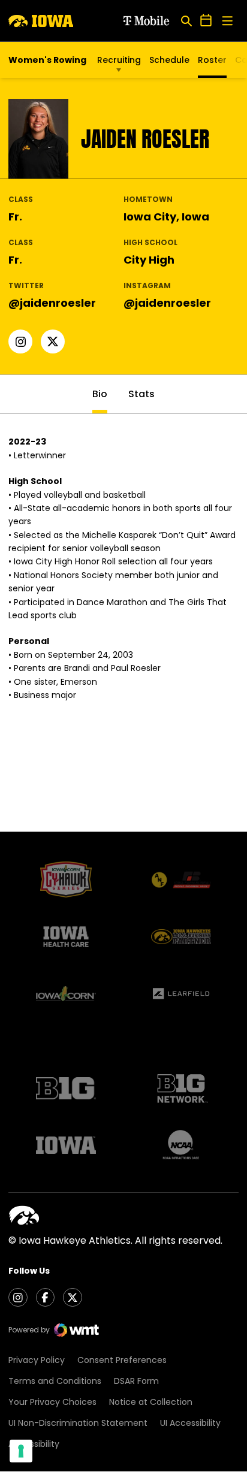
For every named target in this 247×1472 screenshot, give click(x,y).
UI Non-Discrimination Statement (77, 1423)
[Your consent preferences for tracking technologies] (21, 1451)
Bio (99, 394)
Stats (141, 394)
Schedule (169, 60)
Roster (212, 60)
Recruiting (119, 60)
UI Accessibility (190, 1423)
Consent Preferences (122, 1360)
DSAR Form (136, 1381)
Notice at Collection (150, 1402)
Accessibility (33, 1444)
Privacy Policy (36, 1360)
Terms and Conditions (54, 1381)
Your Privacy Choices (52, 1402)
